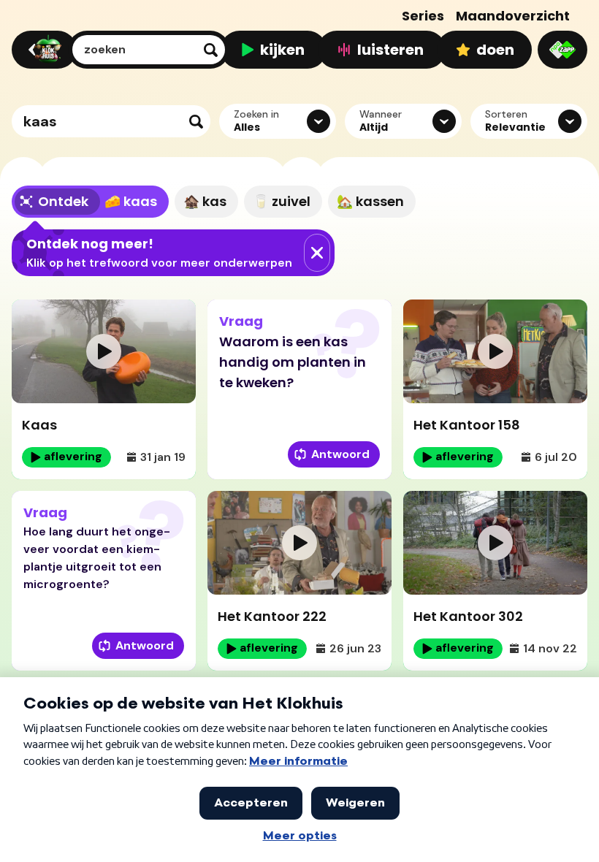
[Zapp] (562, 50)
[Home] (42, 50)
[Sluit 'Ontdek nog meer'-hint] (317, 253)
